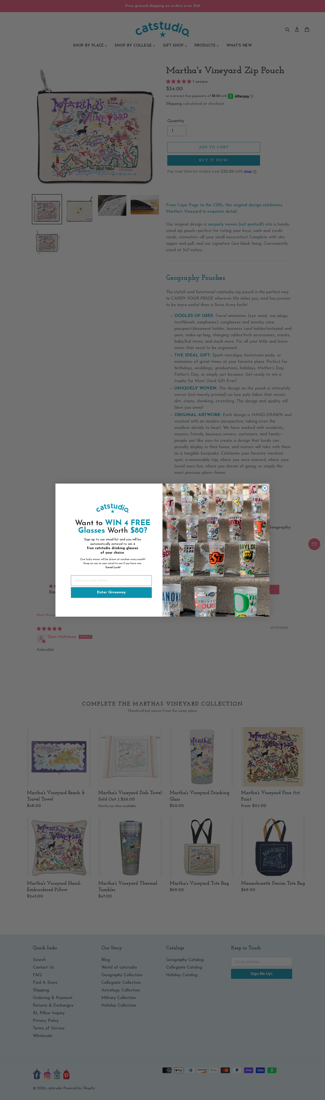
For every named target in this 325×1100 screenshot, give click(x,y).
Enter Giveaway (111, 592)
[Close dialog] (265, 488)
